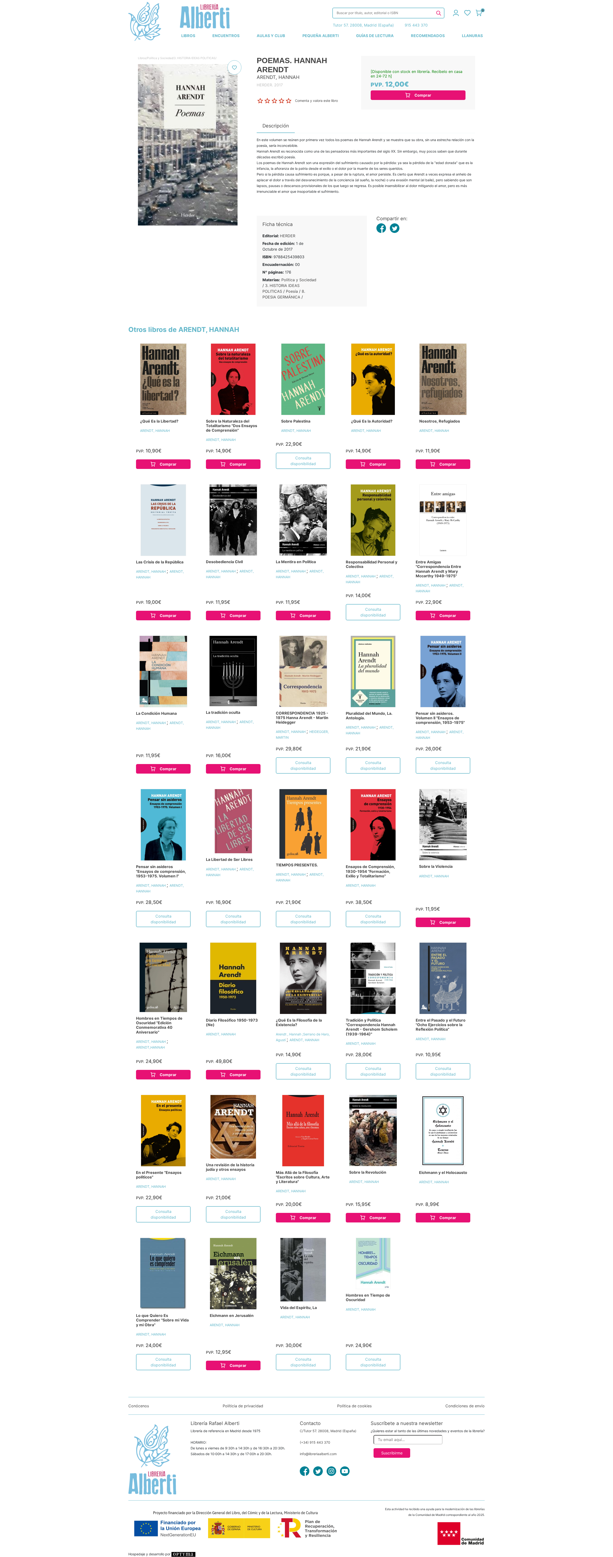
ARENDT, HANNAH (155, 431)
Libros (142, 58)
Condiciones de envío (465, 1405)
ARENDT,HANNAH (150, 1047)
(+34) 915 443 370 (315, 1442)
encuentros (225, 35)
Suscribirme (392, 1453)
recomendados (428, 35)
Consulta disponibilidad (303, 461)
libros (188, 35)
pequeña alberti (320, 35)
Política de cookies (354, 1405)
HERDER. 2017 (270, 85)
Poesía (292, 291)
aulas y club (271, 35)
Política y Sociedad (160, 58)
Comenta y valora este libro (316, 100)
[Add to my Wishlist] (234, 67)
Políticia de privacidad (243, 1405)
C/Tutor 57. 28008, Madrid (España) (328, 1431)
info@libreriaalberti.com (318, 1454)
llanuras (472, 35)
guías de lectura (375, 35)
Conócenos (138, 1405)
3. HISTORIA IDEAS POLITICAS (195, 58)
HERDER (287, 235)
